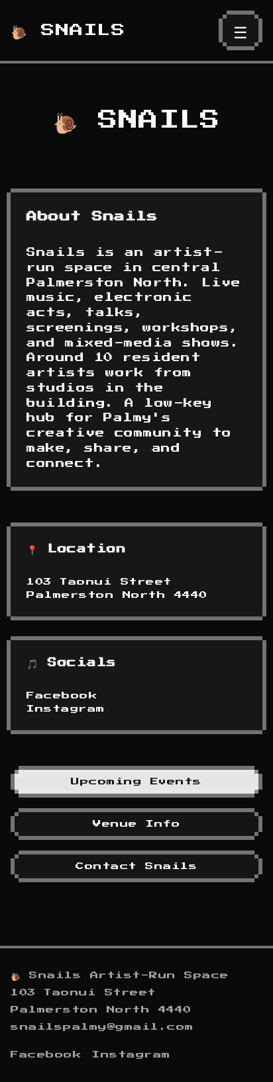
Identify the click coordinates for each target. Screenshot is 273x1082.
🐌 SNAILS (68, 30)
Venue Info (136, 824)
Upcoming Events (136, 782)
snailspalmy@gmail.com (102, 1027)
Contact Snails (136, 866)
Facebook (62, 696)
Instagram (66, 709)
